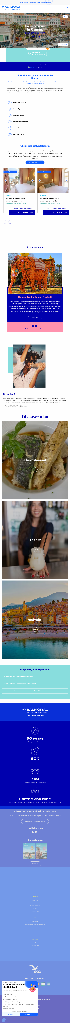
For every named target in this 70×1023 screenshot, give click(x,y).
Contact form (35, 945)
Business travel (35, 905)
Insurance (35, 921)
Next (32, 180)
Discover (35, 317)
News (65, 16)
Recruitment (35, 911)
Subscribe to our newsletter (35, 821)
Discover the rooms (35, 162)
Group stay (35, 900)
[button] (4, 1020)
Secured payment (35, 978)
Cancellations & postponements (35, 924)
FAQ (35, 942)
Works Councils (35, 903)
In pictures (64, 44)
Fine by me (28, 1014)
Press (35, 908)
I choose (10, 1014)
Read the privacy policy (8, 1008)
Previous (6, 180)
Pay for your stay (35, 927)
